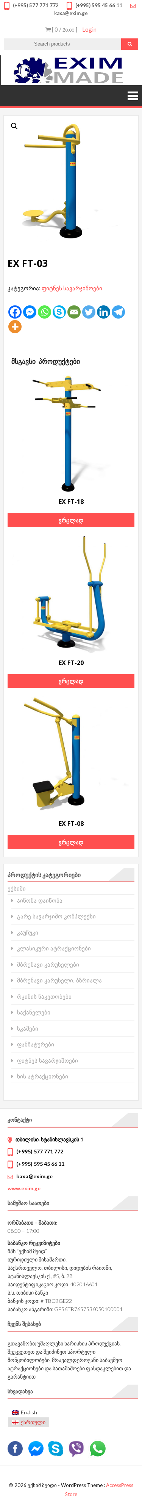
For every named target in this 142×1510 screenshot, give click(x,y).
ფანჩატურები (35, 1044)
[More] (15, 326)
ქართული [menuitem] (33, 1422)
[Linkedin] (103, 312)
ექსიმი (17, 888)
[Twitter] (88, 312)
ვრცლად (71, 520)
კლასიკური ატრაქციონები (54, 948)
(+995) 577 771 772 (39, 1151)
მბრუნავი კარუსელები (48, 964)
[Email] (74, 312)
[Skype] (59, 312)
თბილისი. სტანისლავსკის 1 (49, 1139)
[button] (14, 126)
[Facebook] (15, 312)
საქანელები (33, 1012)
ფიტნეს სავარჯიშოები (72, 288)
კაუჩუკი (27, 932)
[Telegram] (118, 312)
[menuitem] (28, 1412)
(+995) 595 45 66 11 (40, 1164)
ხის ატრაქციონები (42, 1076)
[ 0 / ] (64, 29)
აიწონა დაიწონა (39, 900)
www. (24, 1188)
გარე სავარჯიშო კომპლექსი (56, 916)
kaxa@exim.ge (34, 1176)
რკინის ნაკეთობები (44, 996)
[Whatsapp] (44, 312)
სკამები (27, 1028)
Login (89, 29)
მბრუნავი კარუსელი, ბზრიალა (59, 980)
